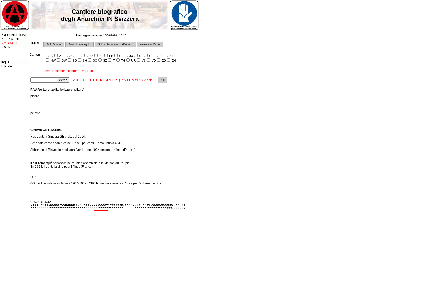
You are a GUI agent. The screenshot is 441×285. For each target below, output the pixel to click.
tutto (150, 80)
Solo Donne (54, 44)
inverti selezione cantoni (61, 71)
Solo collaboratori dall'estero (115, 44)
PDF (162, 80)
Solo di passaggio (79, 44)
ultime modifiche (150, 44)
